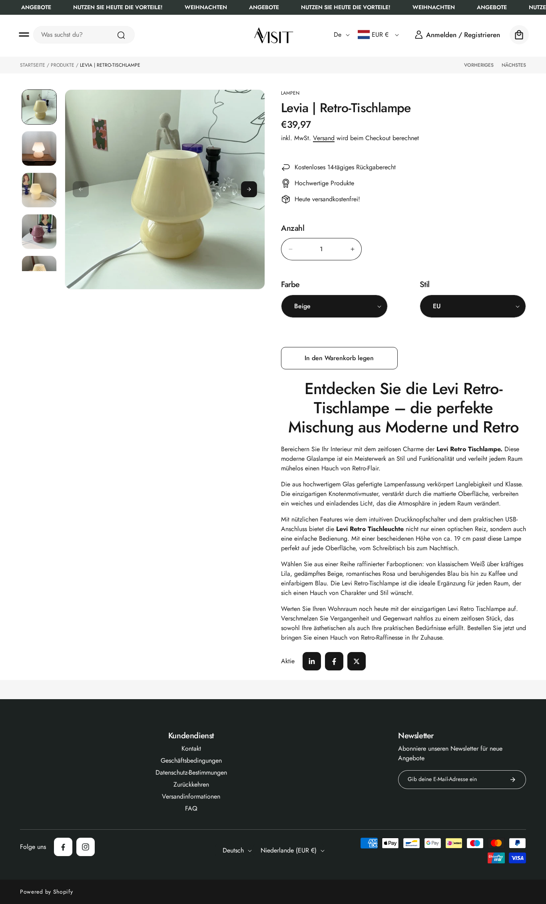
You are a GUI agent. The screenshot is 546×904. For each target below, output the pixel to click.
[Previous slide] (81, 189)
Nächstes (514, 65)
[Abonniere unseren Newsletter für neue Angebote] (513, 779)
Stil (425, 284)
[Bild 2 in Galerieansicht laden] (39, 148)
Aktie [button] (288, 661)
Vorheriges (479, 65)
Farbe (290, 284)
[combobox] (84, 35)
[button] (24, 35)
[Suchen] (121, 35)
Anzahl (293, 228)
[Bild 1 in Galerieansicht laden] (39, 107)
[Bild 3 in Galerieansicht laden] (39, 190)
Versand (324, 138)
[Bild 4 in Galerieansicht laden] (39, 231)
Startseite (32, 65)
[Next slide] (249, 189)
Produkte (62, 65)
